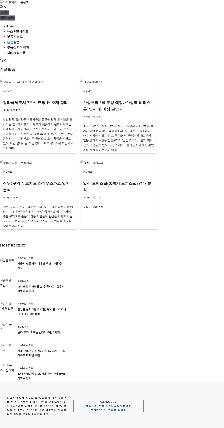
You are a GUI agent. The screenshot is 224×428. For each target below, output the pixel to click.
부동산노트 (15, 36)
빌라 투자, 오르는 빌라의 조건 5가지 (39, 332)
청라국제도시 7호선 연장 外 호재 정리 (35, 102)
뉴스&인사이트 (18, 31)
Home (11, 26)
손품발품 (13, 42)
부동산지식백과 (18, 47)
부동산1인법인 (117, 409)
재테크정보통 (16, 52)
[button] (3, 7)
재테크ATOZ (99, 409)
